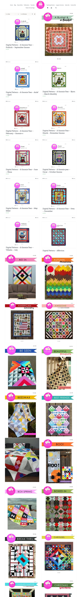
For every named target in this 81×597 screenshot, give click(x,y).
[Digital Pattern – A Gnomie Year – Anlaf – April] (22, 78)
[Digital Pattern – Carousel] (59, 554)
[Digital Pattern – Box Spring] (22, 510)
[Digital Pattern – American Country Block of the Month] (22, 322)
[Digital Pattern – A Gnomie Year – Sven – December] (59, 194)
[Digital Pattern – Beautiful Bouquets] (59, 369)
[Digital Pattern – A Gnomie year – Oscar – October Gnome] (59, 155)
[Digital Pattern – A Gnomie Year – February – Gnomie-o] (22, 117)
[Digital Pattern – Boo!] (59, 463)
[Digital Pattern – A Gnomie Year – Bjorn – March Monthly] (59, 77)
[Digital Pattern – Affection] (59, 235)
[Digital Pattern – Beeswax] (22, 416)
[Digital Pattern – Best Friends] (59, 416)
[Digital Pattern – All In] (22, 278)
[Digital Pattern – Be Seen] (22, 369)
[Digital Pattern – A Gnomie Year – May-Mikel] (22, 194)
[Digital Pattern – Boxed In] (59, 510)
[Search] (55, 8)
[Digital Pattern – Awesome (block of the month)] (59, 322)
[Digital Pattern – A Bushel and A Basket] (59, 36)
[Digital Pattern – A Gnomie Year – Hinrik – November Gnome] (59, 116)
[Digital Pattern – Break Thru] (22, 557)
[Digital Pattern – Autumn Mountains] (59, 278)
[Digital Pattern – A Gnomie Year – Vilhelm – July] (22, 233)
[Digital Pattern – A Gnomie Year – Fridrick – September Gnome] (22, 30)
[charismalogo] (40, 1)
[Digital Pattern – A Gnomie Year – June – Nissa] (22, 155)
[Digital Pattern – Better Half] (22, 460)
